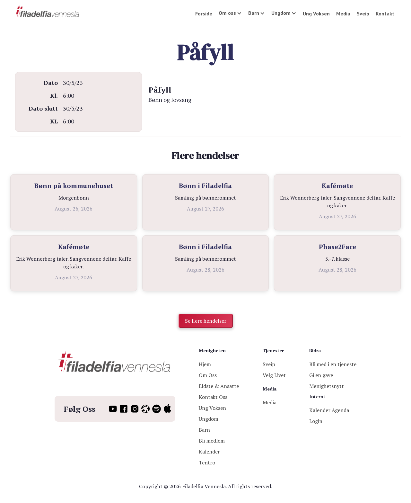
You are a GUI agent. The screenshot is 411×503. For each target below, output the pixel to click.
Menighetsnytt (326, 386)
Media (343, 13)
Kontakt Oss (213, 396)
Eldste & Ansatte (219, 386)
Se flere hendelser (205, 320)
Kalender (209, 451)
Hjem (205, 364)
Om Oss (208, 375)
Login (315, 421)
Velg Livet (274, 375)
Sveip (363, 13)
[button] (230, 12)
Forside (203, 13)
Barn (204, 429)
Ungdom (208, 418)
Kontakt (385, 13)
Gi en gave (321, 375)
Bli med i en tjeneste (332, 364)
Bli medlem (212, 440)
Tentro (207, 462)
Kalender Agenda (329, 410)
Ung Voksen (316, 13)
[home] (47, 11)
